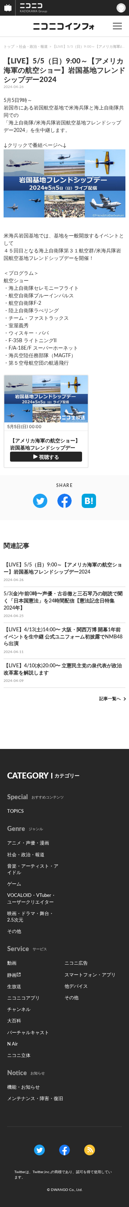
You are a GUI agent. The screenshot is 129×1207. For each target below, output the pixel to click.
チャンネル (18, 1009)
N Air (12, 1044)
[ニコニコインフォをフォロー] (39, 1149)
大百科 (14, 1021)
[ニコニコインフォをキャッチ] (89, 1149)
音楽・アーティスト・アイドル (32, 869)
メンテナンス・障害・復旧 (35, 1098)
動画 (11, 963)
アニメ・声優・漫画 (28, 843)
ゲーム (14, 884)
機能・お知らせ (23, 1087)
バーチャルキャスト (28, 1033)
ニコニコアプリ (23, 998)
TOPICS (15, 811)
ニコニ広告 (76, 963)
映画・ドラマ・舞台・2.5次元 (30, 917)
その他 (14, 931)
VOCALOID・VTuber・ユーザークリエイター (31, 898)
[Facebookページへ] (64, 1149)
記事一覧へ (110, 699)
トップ (9, 46)
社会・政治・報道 (33, 46)
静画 (11, 975)
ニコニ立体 (18, 1055)
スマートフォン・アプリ (90, 975)
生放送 (14, 987)
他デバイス (76, 986)
